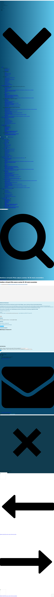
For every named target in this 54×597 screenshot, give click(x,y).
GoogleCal (5, 327)
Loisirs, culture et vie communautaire (8, 117)
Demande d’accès (8, 88)
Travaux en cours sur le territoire (10, 101)
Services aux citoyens (5, 85)
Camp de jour (7, 118)
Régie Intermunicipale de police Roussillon (11, 110)
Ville (2, 67)
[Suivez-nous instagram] (2, 355)
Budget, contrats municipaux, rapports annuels (12, 96)
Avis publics (6, 146)
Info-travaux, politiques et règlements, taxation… (10, 170)
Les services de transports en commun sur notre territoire (13, 112)
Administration (5, 139)
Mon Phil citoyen (7, 82)
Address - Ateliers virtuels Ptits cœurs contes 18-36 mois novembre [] (10, 348)
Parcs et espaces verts (8, 122)
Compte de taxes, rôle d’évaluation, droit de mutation (13, 104)
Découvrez (4, 148)
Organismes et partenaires (9, 121)
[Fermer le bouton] (0, 351)
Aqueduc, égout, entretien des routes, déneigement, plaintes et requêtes (15, 114)
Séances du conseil (7, 74)
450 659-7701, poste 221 (5, 358)
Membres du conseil (8, 73)
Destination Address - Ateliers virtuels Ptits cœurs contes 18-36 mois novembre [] (12, 349)
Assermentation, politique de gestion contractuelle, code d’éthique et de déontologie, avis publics (19, 97)
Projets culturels (7, 124)
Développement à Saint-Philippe (9, 79)
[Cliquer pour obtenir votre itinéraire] (0, 350)
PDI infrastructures (7, 83)
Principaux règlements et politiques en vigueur (12, 103)
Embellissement (7, 80)
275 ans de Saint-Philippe (8, 84)
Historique (6, 153)
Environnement (4, 198)
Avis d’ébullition (7, 93)
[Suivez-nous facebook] (0, 355)
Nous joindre (7, 70)
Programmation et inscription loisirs (10, 123)
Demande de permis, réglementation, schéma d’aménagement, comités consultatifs (17, 116)
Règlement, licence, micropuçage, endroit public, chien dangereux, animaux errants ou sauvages (19, 89)
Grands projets (7, 81)
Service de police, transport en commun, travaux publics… (11, 178)
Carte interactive (7, 78)
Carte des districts (7, 75)
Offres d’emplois (7, 68)
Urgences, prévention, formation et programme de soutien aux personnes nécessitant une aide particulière (21, 109)
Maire (5, 72)
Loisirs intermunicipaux (8, 120)
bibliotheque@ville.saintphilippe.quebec (12, 313)
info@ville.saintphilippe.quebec (6, 412)
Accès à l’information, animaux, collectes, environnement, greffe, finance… (14, 157)
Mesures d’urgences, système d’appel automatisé (12, 106)
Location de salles (7, 119)
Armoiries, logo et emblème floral (10, 77)
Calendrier (2, 327)
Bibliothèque (7, 190)
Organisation (7, 69)
